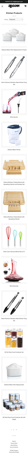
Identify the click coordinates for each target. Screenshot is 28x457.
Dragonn (16, 450)
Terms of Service (14, 447)
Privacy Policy (14, 443)
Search (14, 441)
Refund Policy (14, 445)
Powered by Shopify (14, 452)
